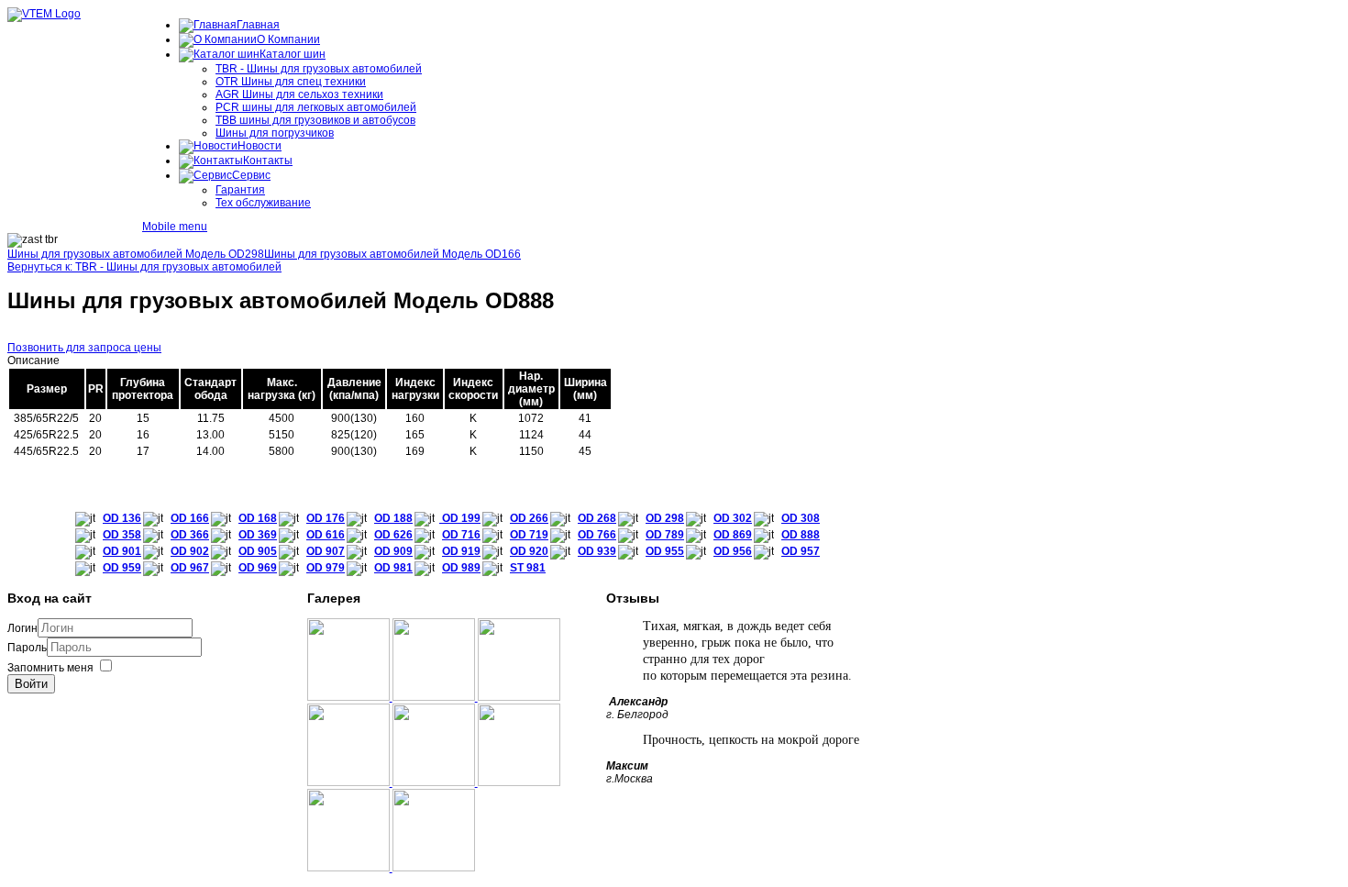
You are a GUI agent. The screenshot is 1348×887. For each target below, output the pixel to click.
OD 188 (393, 518)
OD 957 (800, 551)
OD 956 (732, 551)
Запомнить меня (50, 667)
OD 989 (461, 567)
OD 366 (190, 534)
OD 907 (325, 551)
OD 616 (325, 534)
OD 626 (393, 534)
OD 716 (461, 534)
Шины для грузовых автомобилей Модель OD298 (135, 254)
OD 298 (665, 518)
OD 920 (529, 551)
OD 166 (190, 518)
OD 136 (122, 518)
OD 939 (597, 551)
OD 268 (597, 518)
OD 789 (665, 534)
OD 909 (393, 551)
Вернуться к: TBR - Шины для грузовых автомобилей (144, 267)
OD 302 (732, 518)
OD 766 (597, 534)
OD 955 (665, 551)
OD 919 (461, 551)
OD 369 (257, 534)
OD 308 (800, 518)
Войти (31, 684)
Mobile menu (174, 226)
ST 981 (528, 567)
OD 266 (529, 518)
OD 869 (732, 534)
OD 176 (325, 518)
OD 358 (122, 534)
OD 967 (190, 567)
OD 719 (529, 534)
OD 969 (257, 567)
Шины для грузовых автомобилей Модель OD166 (392, 254)
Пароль (27, 647)
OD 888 (800, 534)
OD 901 (122, 551)
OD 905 (257, 551)
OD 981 (393, 567)
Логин (22, 628)
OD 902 (190, 551)
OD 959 (122, 567)
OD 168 (257, 518)
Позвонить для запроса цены (84, 347)
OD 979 (325, 567)
